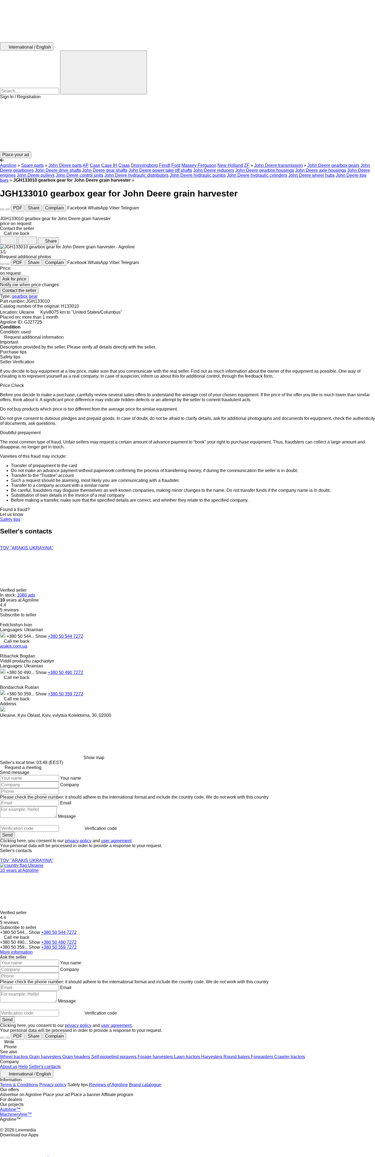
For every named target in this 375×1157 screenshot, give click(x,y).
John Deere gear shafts (104, 170)
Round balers (237, 1056)
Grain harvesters (45, 1056)
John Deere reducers (213, 170)
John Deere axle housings (320, 170)
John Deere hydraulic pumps (198, 175)
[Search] (103, 72)
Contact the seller (19, 290)
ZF (247, 165)
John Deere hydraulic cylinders (257, 175)
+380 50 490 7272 (65, 672)
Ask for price (14, 279)
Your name (70, 778)
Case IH (109, 165)
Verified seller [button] (14, 590)
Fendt (164, 165)
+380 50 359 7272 (65, 694)
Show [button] (41, 636)
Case (95, 165)
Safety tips (10, 519)
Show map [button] (93, 757)
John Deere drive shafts (58, 170)
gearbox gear (25, 296)
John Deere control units (79, 175)
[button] (187, 125)
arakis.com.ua (13, 646)
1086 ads (26, 595)
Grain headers (76, 1056)
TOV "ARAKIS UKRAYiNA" (27, 548)
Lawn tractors (187, 1056)
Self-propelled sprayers (114, 1056)
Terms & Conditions (19, 1084)
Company (69, 784)
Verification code (101, 828)
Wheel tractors (14, 1056)
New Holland (230, 165)
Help (23, 1066)
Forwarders (262, 1056)
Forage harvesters (156, 1056)
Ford (175, 165)
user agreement (116, 840)
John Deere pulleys (36, 175)
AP (86, 165)
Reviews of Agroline (108, 1084)
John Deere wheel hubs (311, 175)
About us (8, 1066)
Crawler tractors (289, 1056)
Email (65, 803)
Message (67, 816)
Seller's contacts (45, 1066)
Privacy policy (52, 1084)
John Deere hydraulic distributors (136, 175)
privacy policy (78, 840)
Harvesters (212, 1056)
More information (16, 952)
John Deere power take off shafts (160, 170)
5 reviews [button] (9, 610)
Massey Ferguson (198, 165)
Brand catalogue (145, 1084)
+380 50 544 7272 (65, 636)
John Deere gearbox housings (264, 170)
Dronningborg (144, 165)
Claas (124, 165)
